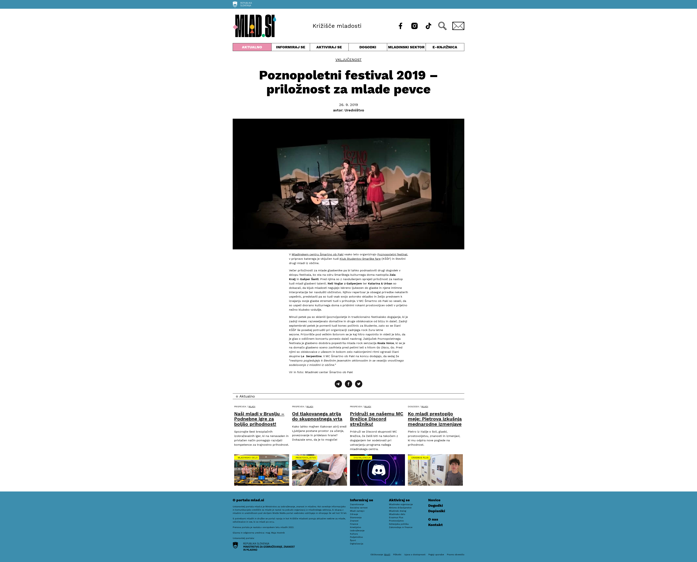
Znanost (354, 520)
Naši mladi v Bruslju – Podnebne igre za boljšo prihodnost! (259, 419)
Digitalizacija (362, 457)
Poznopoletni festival (392, 254)
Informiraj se (291, 48)
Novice (434, 500)
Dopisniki (436, 511)
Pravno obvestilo (455, 554)
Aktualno (252, 48)
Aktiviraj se (329, 48)
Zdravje (354, 514)
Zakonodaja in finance (400, 527)
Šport (353, 540)
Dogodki (367, 47)
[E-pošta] (458, 26)
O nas (433, 519)
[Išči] (442, 26)
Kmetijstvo (355, 527)
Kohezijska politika (399, 524)
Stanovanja (356, 517)
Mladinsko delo (248, 457)
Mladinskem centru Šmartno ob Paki (317, 254)
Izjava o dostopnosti (414, 554)
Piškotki (397, 554)
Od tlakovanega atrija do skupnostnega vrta (317, 416)
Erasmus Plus (420, 457)
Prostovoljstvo (306, 457)
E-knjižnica (445, 47)
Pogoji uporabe (436, 554)
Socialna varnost (359, 507)
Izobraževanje (357, 530)
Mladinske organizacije (401, 504)
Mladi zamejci (357, 511)
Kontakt (435, 525)
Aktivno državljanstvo (400, 507)
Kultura (354, 534)
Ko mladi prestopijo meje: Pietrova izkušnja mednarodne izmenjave (435, 419)
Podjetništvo (356, 537)
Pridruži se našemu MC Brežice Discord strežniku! (376, 419)
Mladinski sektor (406, 48)
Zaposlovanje (357, 504)
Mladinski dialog (397, 511)
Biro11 (387, 554)
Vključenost (348, 59)
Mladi (251, 406)
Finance (354, 524)
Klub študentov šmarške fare (360, 258)
